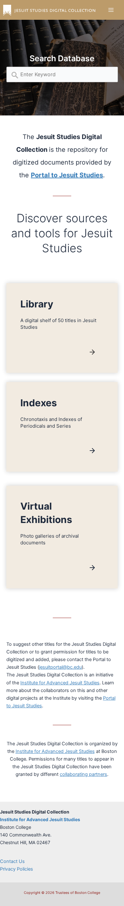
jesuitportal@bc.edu (60, 667)
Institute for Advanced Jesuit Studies (60, 683)
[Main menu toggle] (111, 10)
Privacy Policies (16, 869)
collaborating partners (83, 774)
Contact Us (12, 861)
